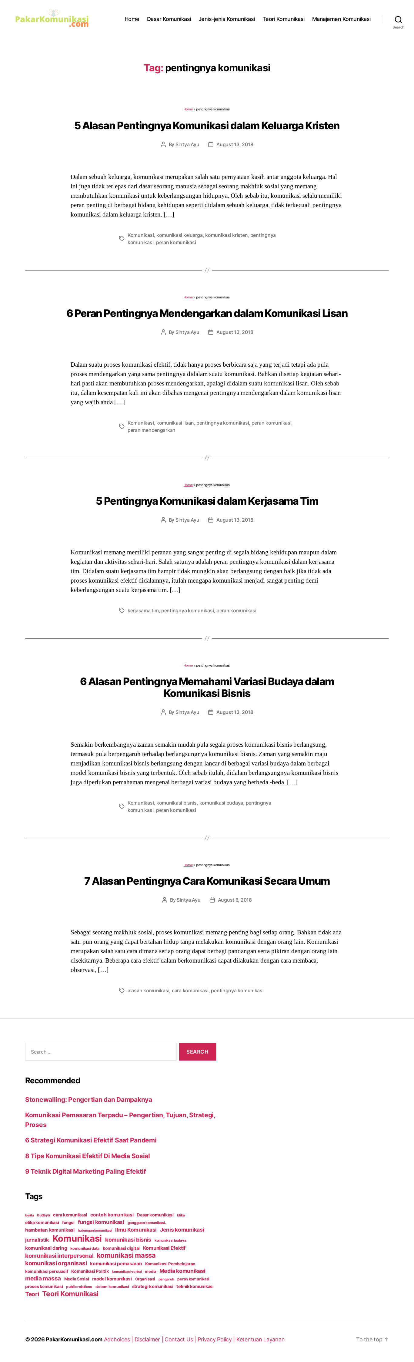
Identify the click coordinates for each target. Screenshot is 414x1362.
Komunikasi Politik (90, 1271)
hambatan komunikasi (50, 1230)
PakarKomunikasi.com (74, 1339)
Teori (32, 1294)
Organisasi (145, 1278)
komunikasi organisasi (56, 1263)
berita (29, 1215)
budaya (43, 1215)
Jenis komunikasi (182, 1229)
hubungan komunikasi (95, 1231)
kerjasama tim (143, 610)
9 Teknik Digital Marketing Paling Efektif (85, 1171)
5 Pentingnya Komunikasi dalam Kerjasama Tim (207, 501)
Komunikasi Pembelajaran (170, 1263)
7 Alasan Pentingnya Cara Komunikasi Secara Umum (207, 881)
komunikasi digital (121, 1248)
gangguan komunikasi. (147, 1222)
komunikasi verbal (127, 1272)
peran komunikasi (176, 242)
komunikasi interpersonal (59, 1255)
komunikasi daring (46, 1248)
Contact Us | (181, 1339)
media (150, 1271)
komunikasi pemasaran (116, 1263)
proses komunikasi (44, 1286)
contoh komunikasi (111, 1215)
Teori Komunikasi (283, 19)
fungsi (68, 1222)
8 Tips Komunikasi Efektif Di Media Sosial (87, 1156)
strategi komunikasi (152, 1286)
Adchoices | (119, 1339)
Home (132, 19)
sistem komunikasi (112, 1286)
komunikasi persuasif (46, 1271)
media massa (43, 1278)
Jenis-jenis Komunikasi (227, 19)
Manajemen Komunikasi (341, 19)
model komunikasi (112, 1279)
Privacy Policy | (217, 1339)
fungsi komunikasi (101, 1222)
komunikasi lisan (175, 423)
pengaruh (166, 1279)
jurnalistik (37, 1240)
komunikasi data (84, 1248)
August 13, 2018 (234, 144)
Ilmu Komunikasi (136, 1229)
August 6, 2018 (235, 900)
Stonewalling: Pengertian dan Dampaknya (88, 1099)
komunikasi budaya (221, 803)
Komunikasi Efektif (164, 1248)
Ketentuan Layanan (260, 1339)
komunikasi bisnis (176, 803)
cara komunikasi (190, 990)
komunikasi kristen (226, 235)
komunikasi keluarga (179, 235)
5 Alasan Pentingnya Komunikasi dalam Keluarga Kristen (207, 125)
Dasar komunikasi (155, 1215)
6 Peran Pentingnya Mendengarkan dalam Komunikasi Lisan (207, 313)
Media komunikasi (182, 1271)
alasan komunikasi (148, 990)
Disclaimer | (150, 1339)
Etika (181, 1215)
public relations (79, 1286)
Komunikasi (141, 235)
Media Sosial (76, 1278)
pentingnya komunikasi (222, 423)
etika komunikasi (42, 1222)
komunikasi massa (126, 1255)
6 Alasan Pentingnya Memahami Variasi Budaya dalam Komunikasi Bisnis (207, 687)
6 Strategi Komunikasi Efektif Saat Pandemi (91, 1140)
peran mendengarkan (151, 430)
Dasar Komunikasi (169, 19)
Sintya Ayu (187, 144)
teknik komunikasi (194, 1286)
